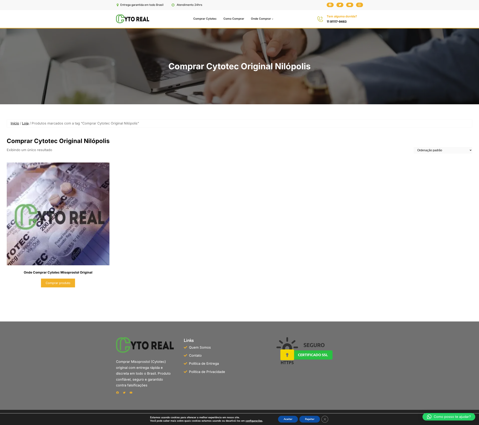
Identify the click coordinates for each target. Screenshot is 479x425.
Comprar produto (58, 283)
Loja (25, 123)
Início (15, 123)
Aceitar (288, 419)
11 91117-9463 (337, 21)
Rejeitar (309, 419)
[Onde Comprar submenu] (272, 19)
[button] (448, 417)
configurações (253, 421)
